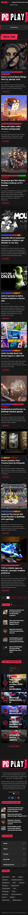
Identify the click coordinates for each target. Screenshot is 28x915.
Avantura (5, 880)
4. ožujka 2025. (5, 188)
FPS (14, 877)
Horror (4, 897)
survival (21, 882)
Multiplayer (5, 882)
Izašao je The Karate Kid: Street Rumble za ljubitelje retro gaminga (13, 516)
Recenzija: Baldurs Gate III (15, 699)
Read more (5, 91)
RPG (14, 882)
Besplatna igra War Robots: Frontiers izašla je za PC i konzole (13, 182)
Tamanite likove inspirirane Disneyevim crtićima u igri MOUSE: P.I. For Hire (13, 240)
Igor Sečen (5, 877)
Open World (15, 885)
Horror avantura (16, 894)
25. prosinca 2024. (6, 303)
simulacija (5, 891)
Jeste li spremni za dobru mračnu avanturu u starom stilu (13, 298)
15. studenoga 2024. (6, 414)
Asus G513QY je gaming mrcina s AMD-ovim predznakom (16, 684)
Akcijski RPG (6, 888)
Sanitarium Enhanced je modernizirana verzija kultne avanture (15, 809)
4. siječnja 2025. (5, 245)
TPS (14, 888)
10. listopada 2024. (6, 465)
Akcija (20, 877)
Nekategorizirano (8, 864)
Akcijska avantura (16, 880)
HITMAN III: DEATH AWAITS (14, 737)
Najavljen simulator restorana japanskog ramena (16, 631)
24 (19, 597)
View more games (14, 746)
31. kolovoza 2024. (6, 575)
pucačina (5, 894)
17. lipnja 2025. (5, 131)
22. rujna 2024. (5, 522)
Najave (5, 849)
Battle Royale (17, 900)
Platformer (5, 900)
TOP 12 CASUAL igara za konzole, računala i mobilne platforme (13, 570)
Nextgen (5, 885)
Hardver (5, 854)
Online (12, 897)
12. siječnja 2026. (6, 82)
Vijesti (5, 843)
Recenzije (6, 859)
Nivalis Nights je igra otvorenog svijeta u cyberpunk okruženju (16, 639)
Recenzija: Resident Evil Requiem (15, 724)
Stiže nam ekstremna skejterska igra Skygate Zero (16, 622)
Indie (13, 891)
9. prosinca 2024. (5, 358)
